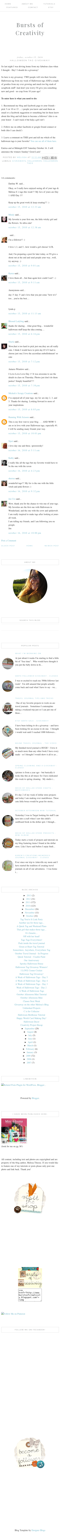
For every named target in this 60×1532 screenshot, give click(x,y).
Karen (11, 273)
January (30, 1052)
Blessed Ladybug (16, 321)
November (29, 912)
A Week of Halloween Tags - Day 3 (31, 984)
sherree (11, 478)
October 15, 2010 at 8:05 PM (24, 409)
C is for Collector (31, 1011)
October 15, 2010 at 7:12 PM (24, 361)
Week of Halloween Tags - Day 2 (31, 987)
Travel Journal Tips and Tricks (34, 698)
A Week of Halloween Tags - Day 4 (31, 980)
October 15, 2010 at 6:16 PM (24, 333)
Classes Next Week (31, 1001)
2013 (29, 895)
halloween (34, 161)
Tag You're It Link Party (31, 919)
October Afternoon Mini (31, 997)
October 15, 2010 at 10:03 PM (24, 433)
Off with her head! (31, 936)
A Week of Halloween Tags (31, 990)
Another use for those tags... (31, 922)
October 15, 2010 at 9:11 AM (24, 282)
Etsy (51, 7)
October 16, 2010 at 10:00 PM (24, 532)
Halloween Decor (31, 1021)
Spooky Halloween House (31, 963)
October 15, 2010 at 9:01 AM (24, 265)
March (30, 1045)
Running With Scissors (18, 417)
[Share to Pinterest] (55, 157)
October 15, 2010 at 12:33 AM (24, 206)
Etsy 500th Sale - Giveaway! (32, 721)
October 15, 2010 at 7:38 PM (24, 385)
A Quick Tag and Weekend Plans (31, 926)
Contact (33, 7)
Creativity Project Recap (31, 1024)
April (30, 1042)
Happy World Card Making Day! (31, 1018)
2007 (29, 1062)
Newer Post (52, 546)
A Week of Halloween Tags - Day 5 (31, 977)
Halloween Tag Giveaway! (32, 973)
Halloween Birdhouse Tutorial (31, 1014)
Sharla (11, 341)
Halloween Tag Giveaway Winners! (32, 967)
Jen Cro (11, 498)
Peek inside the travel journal (31, 943)
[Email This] (43, 157)
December (29, 909)
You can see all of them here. (43, 141)
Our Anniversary (31, 960)
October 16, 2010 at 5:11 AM (24, 450)
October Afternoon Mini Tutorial (35, 811)
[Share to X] (49, 157)
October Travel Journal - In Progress (31, 953)
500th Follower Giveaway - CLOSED (36, 676)
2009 (28, 1055)
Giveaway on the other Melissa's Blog (32, 1004)
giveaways (19, 161)
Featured (12, 7)
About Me (27, 4)
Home (8, 4)
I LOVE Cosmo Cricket (31, 970)
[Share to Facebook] (52, 157)
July (30, 1035)
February (30, 1048)
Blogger (35, 1098)
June (30, 1038)
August (30, 1031)
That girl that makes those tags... (31, 929)
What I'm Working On (28, 653)
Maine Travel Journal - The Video (36, 743)
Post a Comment (8, 540)
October (29, 915)
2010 (28, 905)
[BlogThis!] (46, 157)
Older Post (8, 546)
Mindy (11, 214)
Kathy (11, 457)
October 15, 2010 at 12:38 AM (24, 227)
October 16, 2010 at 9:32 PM (24, 491)
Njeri (10, 441)
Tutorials (49, 4)
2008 (29, 1059)
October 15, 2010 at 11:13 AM (24, 313)
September (29, 1028)
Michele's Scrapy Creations (20, 393)
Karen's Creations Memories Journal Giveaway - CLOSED (32, 856)
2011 (28, 902)
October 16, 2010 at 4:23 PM (24, 470)
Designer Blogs (38, 1530)
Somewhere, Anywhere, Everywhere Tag (31, 949)
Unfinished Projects (31, 1007)
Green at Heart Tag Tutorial (31, 946)
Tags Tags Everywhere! (31, 939)
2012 (28, 898)
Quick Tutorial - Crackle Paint (31, 956)
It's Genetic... (31, 932)
